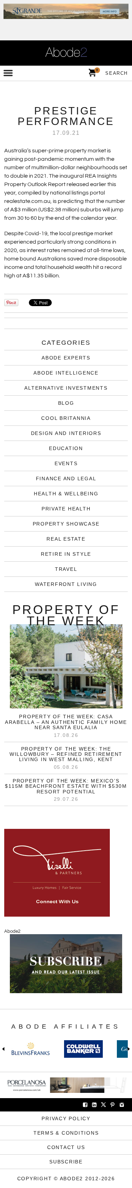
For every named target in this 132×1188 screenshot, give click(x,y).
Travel (66, 569)
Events (66, 463)
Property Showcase (66, 523)
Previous (4, 1049)
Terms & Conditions (66, 1133)
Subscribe (66, 1161)
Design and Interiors (66, 433)
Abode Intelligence (66, 372)
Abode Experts (66, 357)
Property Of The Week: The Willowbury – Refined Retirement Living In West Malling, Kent (66, 754)
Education (66, 448)
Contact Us (66, 1147)
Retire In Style (66, 554)
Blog (66, 403)
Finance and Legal (66, 478)
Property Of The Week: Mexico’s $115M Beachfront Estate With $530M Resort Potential (66, 786)
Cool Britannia (66, 418)
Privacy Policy (66, 1118)
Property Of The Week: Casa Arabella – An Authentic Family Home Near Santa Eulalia (66, 722)
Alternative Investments (65, 387)
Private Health (66, 508)
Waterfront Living (66, 584)
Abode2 (12, 931)
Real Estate (65, 538)
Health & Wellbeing (66, 493)
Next (127, 1049)
